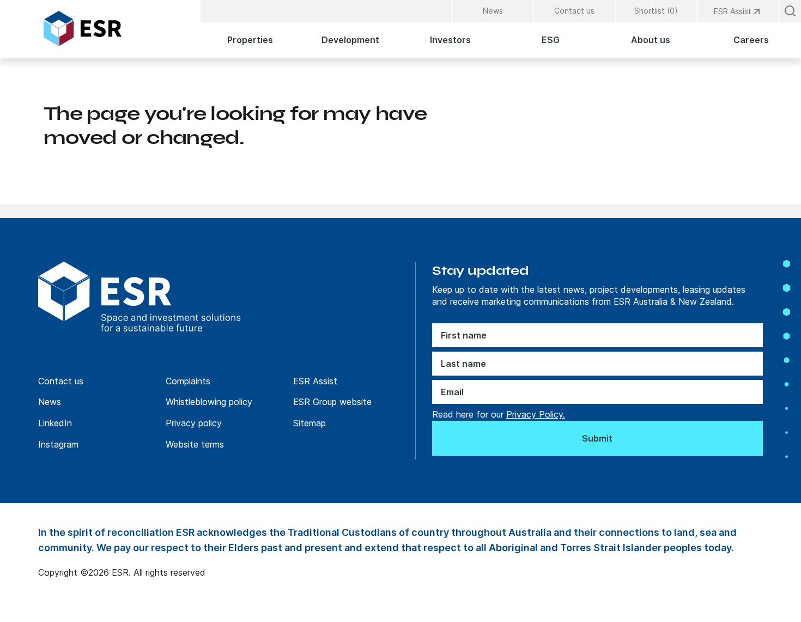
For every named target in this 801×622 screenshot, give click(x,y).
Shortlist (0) (656, 10)
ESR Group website (332, 401)
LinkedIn (55, 423)
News (493, 10)
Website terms (195, 444)
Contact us (574, 10)
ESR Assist (315, 381)
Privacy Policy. (535, 414)
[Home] (111, 28)
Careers (751, 39)
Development (350, 39)
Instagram (58, 444)
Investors (450, 39)
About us (650, 39)
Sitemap (309, 423)
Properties (250, 39)
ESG (551, 39)
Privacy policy (194, 423)
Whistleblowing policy (209, 401)
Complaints (188, 381)
